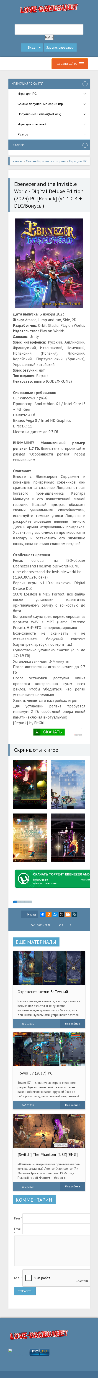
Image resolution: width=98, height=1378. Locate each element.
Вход (31, 47)
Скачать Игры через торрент (46, 161)
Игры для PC (78, 161)
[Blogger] (68, 914)
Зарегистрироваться (60, 47)
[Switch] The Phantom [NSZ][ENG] (48, 1154)
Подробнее (72, 1023)
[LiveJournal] (74, 914)
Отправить (25, 1291)
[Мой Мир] (55, 914)
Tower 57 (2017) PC (35, 1073)
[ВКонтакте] (42, 914)
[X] (61, 914)
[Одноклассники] (49, 914)
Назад (31, 914)
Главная (17, 161)
